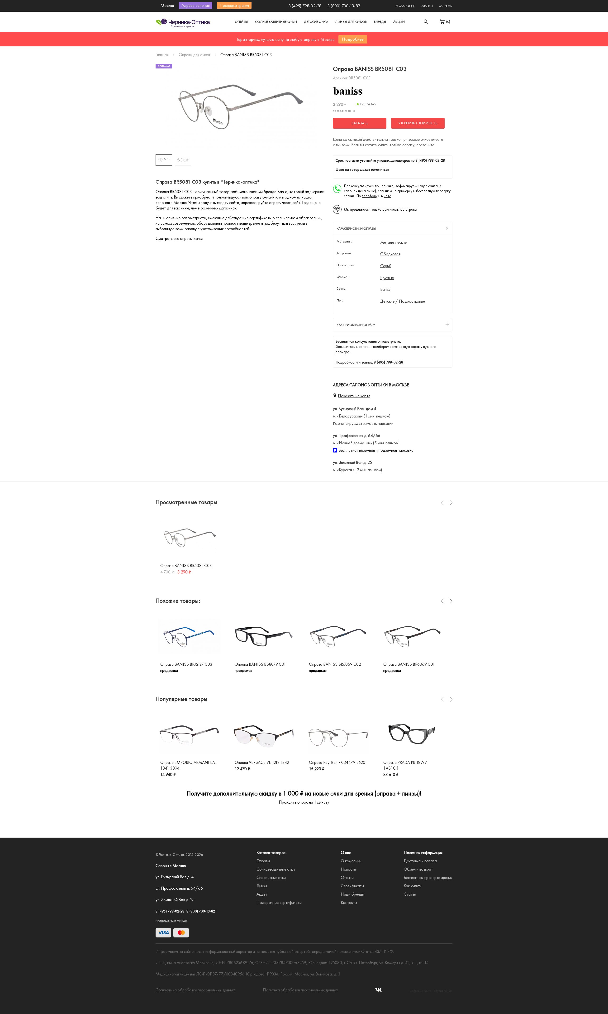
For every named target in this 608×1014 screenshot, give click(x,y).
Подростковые (412, 301)
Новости (348, 869)
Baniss (385, 289)
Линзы (261, 885)
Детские (387, 301)
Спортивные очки (271, 877)
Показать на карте (354, 395)
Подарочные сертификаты (279, 902)
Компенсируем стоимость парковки (363, 423)
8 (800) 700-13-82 (343, 6)
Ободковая (390, 254)
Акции (399, 21)
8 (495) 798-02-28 (304, 6)
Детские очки (316, 21)
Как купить (413, 885)
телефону (369, 195)
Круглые (387, 277)
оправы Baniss (191, 238)
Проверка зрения (234, 5)
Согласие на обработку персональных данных (195, 990)
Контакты (445, 6)
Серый (385, 265)
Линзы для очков (351, 21)
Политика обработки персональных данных (300, 990)
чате (387, 195)
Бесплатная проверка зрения (428, 877)
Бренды (380, 21)
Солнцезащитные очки (276, 21)
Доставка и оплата (420, 861)
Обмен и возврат (418, 869)
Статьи (410, 894)
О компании (405, 6)
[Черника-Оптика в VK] (378, 991)
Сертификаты (352, 885)
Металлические (393, 242)
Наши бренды (352, 894)
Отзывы (427, 6)
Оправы (241, 21)
